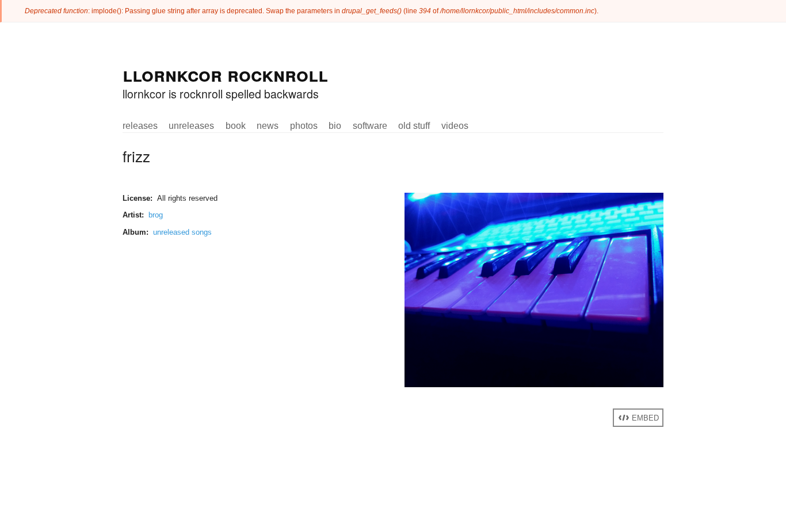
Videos (454, 125)
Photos (304, 125)
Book (236, 125)
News (267, 125)
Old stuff (414, 125)
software (370, 125)
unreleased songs (182, 232)
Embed (644, 418)
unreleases (191, 125)
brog (155, 215)
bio (335, 125)
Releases (140, 125)
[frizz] (534, 384)
